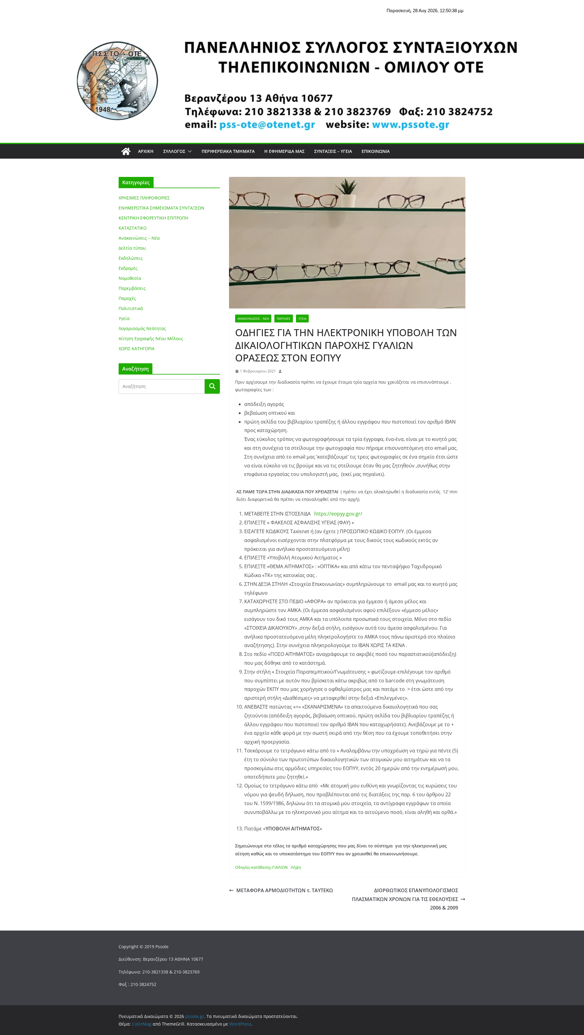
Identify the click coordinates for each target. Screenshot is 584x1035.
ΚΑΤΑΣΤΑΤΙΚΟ (133, 228)
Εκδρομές (128, 268)
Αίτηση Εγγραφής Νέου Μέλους (151, 338)
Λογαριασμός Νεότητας (142, 328)
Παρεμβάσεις (132, 288)
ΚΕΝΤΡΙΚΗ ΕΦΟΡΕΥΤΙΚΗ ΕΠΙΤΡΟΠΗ (153, 218)
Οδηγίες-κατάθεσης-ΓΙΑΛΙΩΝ (261, 867)
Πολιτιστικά (131, 308)
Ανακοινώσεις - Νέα (253, 318)
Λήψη (296, 867)
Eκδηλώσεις (131, 258)
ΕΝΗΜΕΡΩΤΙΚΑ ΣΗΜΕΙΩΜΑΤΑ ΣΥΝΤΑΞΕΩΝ (161, 208)
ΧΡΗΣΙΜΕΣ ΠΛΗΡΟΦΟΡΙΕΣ (144, 198)
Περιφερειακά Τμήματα (228, 151)
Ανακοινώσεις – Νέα (139, 238)
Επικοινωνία (376, 151)
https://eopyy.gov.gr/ (338, 513)
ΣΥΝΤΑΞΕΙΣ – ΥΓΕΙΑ (333, 151)
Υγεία (302, 318)
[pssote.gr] (126, 151)
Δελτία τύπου (132, 248)
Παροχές (283, 318)
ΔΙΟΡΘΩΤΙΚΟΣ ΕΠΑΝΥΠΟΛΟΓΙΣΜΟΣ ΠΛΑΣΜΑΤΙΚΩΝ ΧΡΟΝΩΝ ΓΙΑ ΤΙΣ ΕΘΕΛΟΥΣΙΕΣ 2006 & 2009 (405, 899)
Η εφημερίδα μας (284, 151)
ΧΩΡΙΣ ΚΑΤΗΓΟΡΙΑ (137, 348)
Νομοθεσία (130, 278)
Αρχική (146, 151)
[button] (188, 151)
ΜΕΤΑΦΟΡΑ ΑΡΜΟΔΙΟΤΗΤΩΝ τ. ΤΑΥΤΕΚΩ (284, 890)
